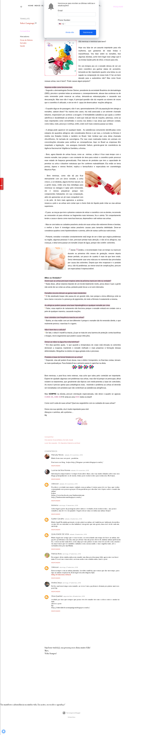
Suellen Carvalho (57, 519)
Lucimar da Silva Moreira (60, 470)
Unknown (55, 484)
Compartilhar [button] (25, 31)
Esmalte (23, 43)
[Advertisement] (83, 676)
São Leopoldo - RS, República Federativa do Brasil (64, 443)
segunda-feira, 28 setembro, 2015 (74, 596)
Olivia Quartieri (57, 596)
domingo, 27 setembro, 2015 (72, 554)
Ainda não (70, 32)
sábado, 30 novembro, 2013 (74, 455)
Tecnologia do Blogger (73, 713)
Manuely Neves (57, 455)
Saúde (22, 46)
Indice (37, 6)
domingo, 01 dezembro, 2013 (68, 505)
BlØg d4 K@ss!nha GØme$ (61, 575)
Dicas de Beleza (26, 40)
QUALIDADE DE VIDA (60, 534)
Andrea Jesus (56, 583)
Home (30, 6)
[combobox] (62, 24)
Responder (55, 466)
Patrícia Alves (56, 554)
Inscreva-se (88, 32)
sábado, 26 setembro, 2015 (73, 519)
